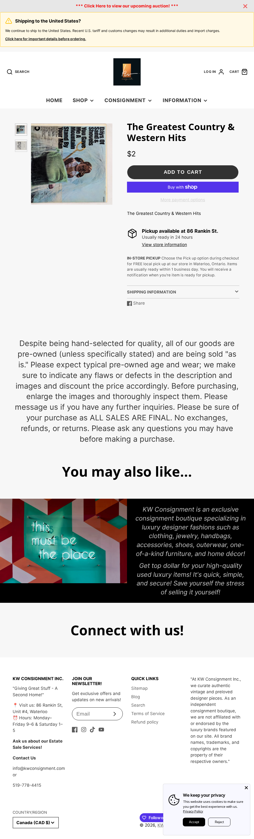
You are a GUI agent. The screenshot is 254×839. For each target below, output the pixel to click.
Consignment (125, 100)
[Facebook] (75, 729)
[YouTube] (101, 729)
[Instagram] (84, 729)
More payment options (182, 199)
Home (54, 100)
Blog (135, 696)
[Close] (246, 787)
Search (138, 705)
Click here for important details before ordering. (45, 39)
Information (182, 100)
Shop (80, 100)
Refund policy (144, 722)
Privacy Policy (193, 811)
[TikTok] (92, 729)
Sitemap (139, 688)
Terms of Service (148, 713)
